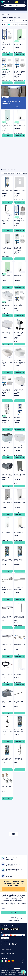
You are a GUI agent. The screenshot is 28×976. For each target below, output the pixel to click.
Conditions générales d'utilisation (16, 972)
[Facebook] (6, 944)
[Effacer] (24, 5)
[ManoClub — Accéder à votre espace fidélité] (16, 1)
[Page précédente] (10, 834)
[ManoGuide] (23, 972)
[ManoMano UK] (6, 961)
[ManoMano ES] (12, 961)
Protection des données (16, 970)
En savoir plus (16, 920)
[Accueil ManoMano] (7, 1)
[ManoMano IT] (2, 961)
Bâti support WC (5, 14)
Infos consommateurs (6, 974)
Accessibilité (22, 974)
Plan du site (17, 968)
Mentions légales (5, 970)
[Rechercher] (5, 6)
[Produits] (2, 5)
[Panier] (24, 1)
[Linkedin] (2, 944)
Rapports (15, 974)
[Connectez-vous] (20, 1)
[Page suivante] (16, 834)
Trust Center (4, 972)
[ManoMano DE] (9, 961)
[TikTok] (16, 944)
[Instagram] (12, 944)
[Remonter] (22, 961)
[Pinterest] (9, 944)
